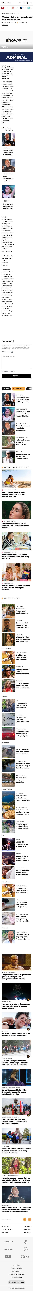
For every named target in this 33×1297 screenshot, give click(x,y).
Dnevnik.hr (7, 8)
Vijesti (16, 8)
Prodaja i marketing (16, 1268)
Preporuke (27, 1229)
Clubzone (27, 1232)
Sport (24, 8)
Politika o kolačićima (16, 1277)
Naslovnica (6, 1226)
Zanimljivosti (7, 1229)
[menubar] (27, 2)
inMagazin (6, 1232)
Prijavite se (16, 376)
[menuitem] (27, 2)
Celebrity (27, 1226)
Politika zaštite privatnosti (16, 1274)
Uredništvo (16, 1265)
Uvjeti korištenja (16, 1271)
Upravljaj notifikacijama (17, 1282)
